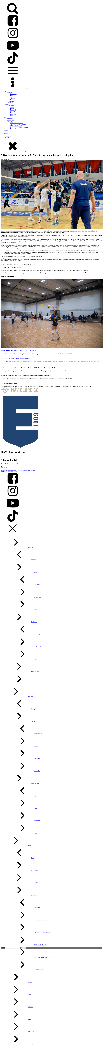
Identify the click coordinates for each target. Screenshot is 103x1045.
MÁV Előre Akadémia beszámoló (19, 127)
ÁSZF (15, 471)
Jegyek (5, 131)
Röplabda (6, 91)
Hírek (11, 95)
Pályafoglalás (7, 136)
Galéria (6, 130)
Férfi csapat (10, 97)
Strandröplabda (11, 101)
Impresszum (4, 471)
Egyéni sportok (11, 111)
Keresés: (3, 947)
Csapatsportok (10, 105)
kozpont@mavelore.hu (6, 470)
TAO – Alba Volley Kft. (16, 123)
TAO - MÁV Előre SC (16, 126)
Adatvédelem (10, 471)
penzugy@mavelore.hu (18, 470)
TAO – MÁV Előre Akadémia (18, 124)
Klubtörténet (10, 118)
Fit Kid (12, 107)
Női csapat (9, 92)
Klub (5, 117)
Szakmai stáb (10, 120)
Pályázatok (10, 121)
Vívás (11, 115)
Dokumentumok (14, 128)
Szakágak (6, 104)
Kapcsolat (6, 137)
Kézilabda (12, 108)
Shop (5, 134)
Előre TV (6, 133)
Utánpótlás (10, 102)
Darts (11, 112)
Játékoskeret (13, 94)
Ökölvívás (13, 114)
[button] (13, 533)
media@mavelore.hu (29, 470)
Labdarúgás (13, 110)
